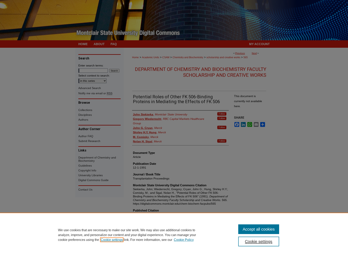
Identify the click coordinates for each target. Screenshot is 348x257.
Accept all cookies (259, 229)
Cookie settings (112, 239)
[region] (174, 235)
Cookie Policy (184, 239)
